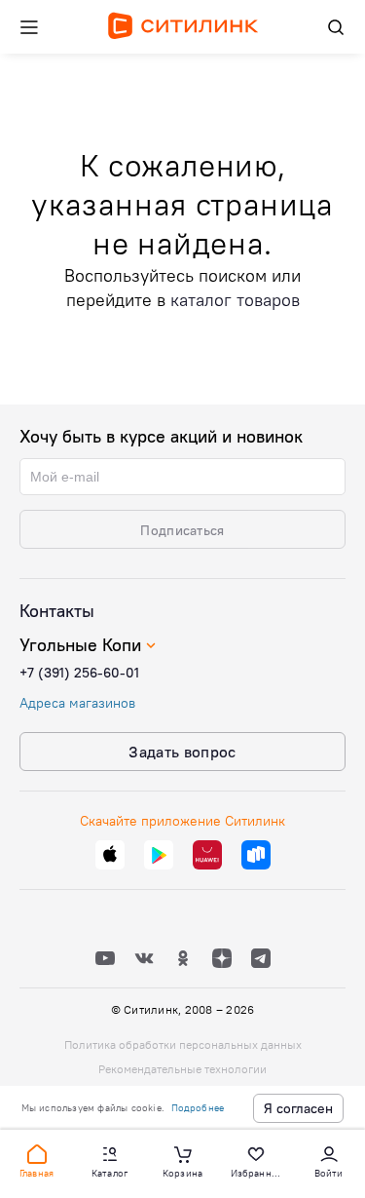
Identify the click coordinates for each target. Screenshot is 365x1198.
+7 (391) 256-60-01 (79, 672)
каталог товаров (235, 300)
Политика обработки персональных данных (183, 1044)
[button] (37, 1160)
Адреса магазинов (77, 703)
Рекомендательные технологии (182, 1069)
